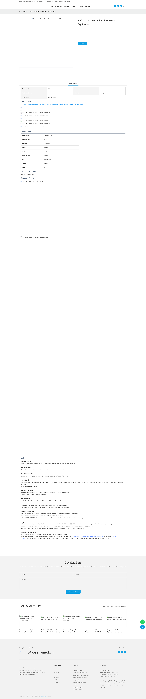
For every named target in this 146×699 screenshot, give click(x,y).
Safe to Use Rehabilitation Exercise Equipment (42, 11)
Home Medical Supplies (80, 677)
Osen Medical (23, 11)
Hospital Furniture (78, 670)
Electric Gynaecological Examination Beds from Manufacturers (26, 631)
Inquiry (82, 43)
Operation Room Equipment (81, 675)
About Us (56, 677)
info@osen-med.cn (39, 652)
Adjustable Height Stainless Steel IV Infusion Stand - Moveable (72, 631)
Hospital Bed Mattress (79, 682)
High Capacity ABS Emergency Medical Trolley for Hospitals (93, 631)
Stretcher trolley (77, 687)
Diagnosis (117, 606)
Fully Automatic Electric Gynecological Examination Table (115, 631)
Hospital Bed (76, 680)
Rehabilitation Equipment (80, 672)
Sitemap (43, 696)
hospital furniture (76, 536)
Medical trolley (77, 685)
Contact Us (57, 682)
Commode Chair (77, 689)
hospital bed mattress (88, 536)
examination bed (99, 536)
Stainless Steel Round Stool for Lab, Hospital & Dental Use (51, 631)
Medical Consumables (108, 606)
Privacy (49, 696)
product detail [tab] (73, 83)
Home (55, 670)
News (55, 679)
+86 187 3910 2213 (112, 672)
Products (123, 606)
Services (56, 675)
